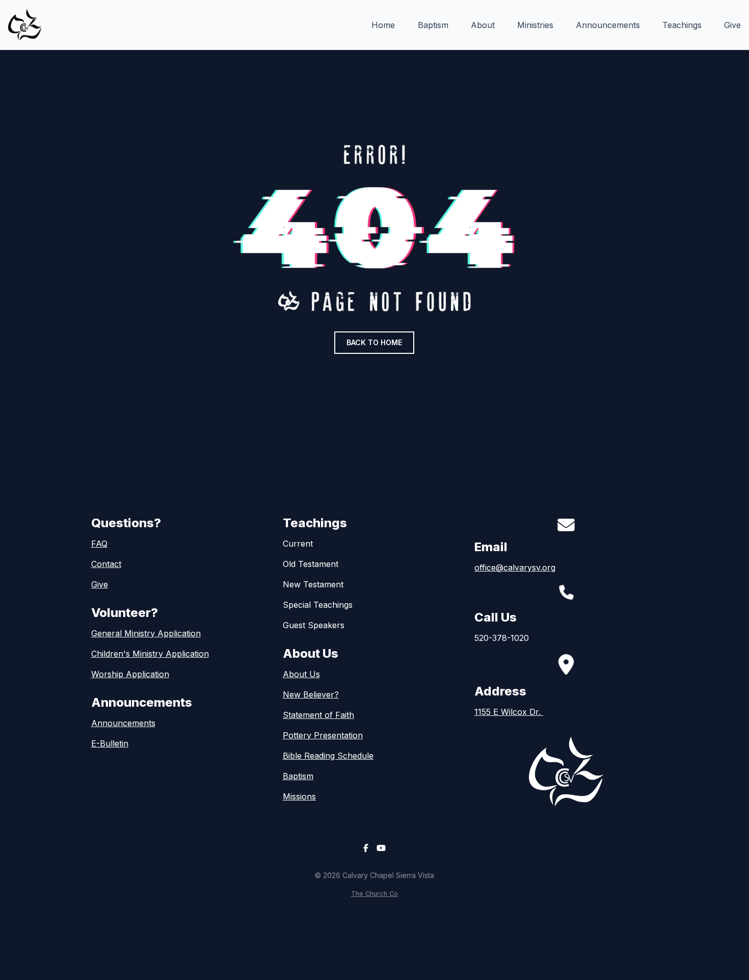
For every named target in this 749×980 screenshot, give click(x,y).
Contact (106, 564)
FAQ (99, 543)
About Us (301, 674)
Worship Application (130, 674)
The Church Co (374, 893)
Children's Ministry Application (150, 654)
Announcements (123, 723)
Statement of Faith (318, 715)
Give (99, 584)
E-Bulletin (109, 743)
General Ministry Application (146, 633)
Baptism (298, 776)
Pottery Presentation (323, 735)
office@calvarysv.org (514, 567)
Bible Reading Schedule (328, 756)
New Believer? (311, 694)
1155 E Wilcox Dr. (508, 712)
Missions (299, 796)
